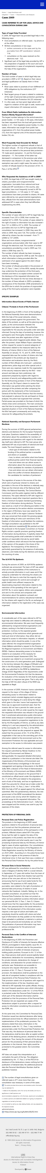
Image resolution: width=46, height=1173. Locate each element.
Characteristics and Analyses (25, 14)
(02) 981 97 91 (24, 1132)
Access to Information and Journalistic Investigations (23, 1159)
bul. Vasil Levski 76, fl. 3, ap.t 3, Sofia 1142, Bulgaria (25, 1129)
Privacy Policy (26, 1145)
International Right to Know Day (23, 1157)
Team (17, 1145)
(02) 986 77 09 (36, 1132)
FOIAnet (23, 1165)
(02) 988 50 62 (11, 1132)
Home (4, 12)
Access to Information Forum (23, 1162)
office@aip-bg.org (13, 1135)
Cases (12, 14)
